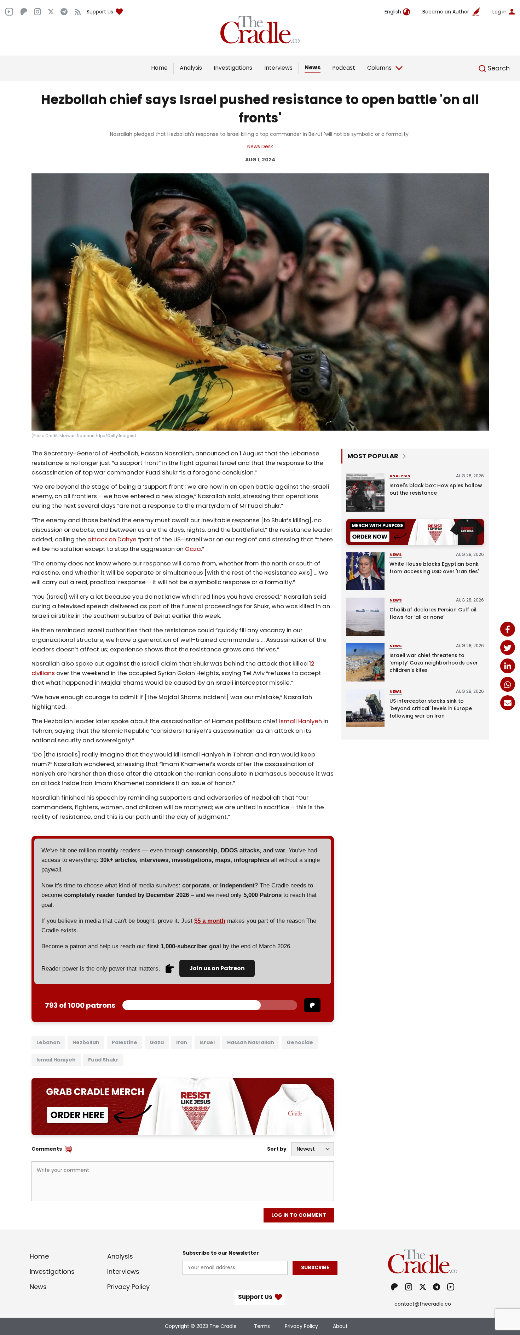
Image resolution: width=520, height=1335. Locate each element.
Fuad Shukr (103, 1059)
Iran (181, 1042)
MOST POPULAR (372, 455)
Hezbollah (86, 1042)
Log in (499, 11)
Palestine (124, 1042)
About (340, 1326)
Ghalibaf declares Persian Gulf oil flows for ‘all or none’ (432, 613)
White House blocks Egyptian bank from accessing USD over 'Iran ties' (434, 567)
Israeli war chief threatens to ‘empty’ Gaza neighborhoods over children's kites (433, 663)
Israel (207, 1042)
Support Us (100, 11)
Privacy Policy (128, 1286)
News (312, 67)
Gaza (193, 549)
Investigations (233, 68)
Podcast (343, 68)
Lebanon (48, 1042)
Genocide (300, 1042)
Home (159, 68)
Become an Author (445, 11)
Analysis (191, 68)
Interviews (278, 68)
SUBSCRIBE (315, 1267)
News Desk (260, 146)
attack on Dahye (112, 539)
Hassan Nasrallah (250, 1042)
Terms (262, 1326)
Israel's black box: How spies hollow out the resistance (435, 489)
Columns (379, 68)
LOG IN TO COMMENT (298, 1215)
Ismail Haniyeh (300, 721)
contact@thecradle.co (422, 1303)
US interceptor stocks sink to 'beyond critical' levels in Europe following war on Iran (430, 708)
